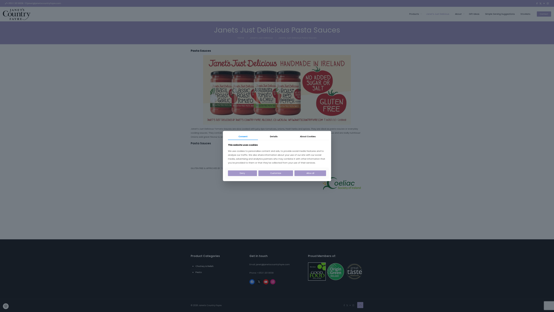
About (308, 136)
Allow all (310, 173)
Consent (243, 136)
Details (274, 136)
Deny (242, 173)
